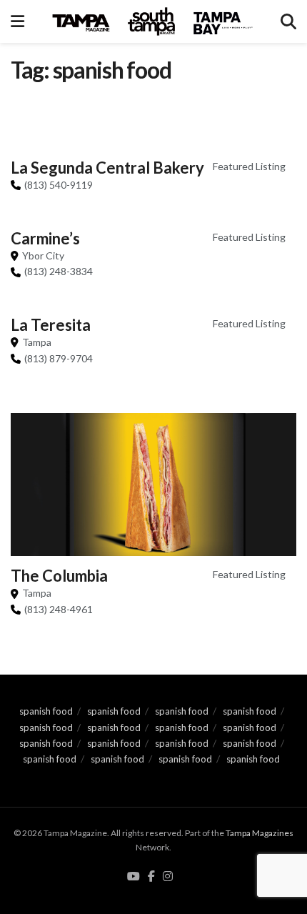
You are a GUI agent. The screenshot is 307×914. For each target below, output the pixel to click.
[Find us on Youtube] (133, 877)
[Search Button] (288, 21)
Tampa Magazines (259, 833)
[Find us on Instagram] (168, 877)
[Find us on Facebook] (151, 877)
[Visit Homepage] (153, 21)
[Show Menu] (17, 21)
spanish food (46, 711)
